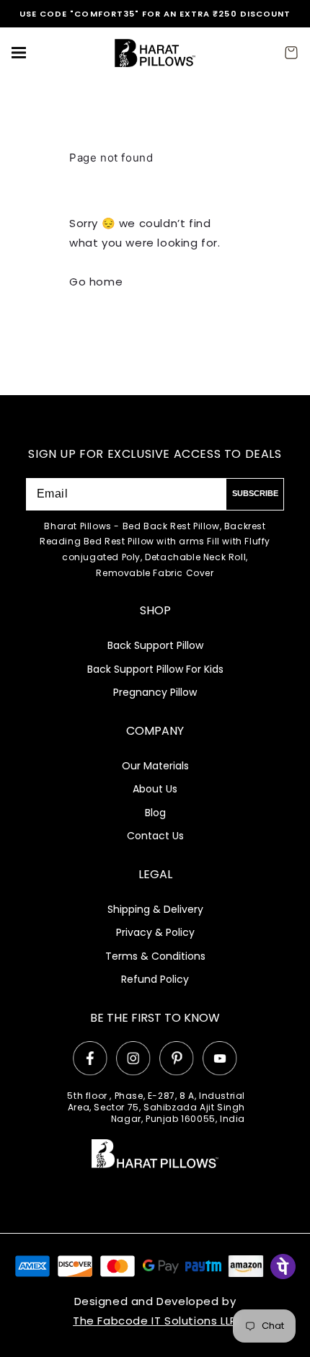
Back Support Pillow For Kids (155, 669)
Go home (96, 281)
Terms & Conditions (155, 956)
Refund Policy (155, 979)
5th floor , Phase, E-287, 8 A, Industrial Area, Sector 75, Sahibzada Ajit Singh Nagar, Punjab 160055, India (156, 1107)
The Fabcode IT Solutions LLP (155, 1320)
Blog (155, 812)
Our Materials (155, 766)
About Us (155, 789)
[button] (19, 52)
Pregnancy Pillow (155, 692)
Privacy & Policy (155, 932)
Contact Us (155, 835)
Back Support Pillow (155, 645)
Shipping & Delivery (155, 909)
